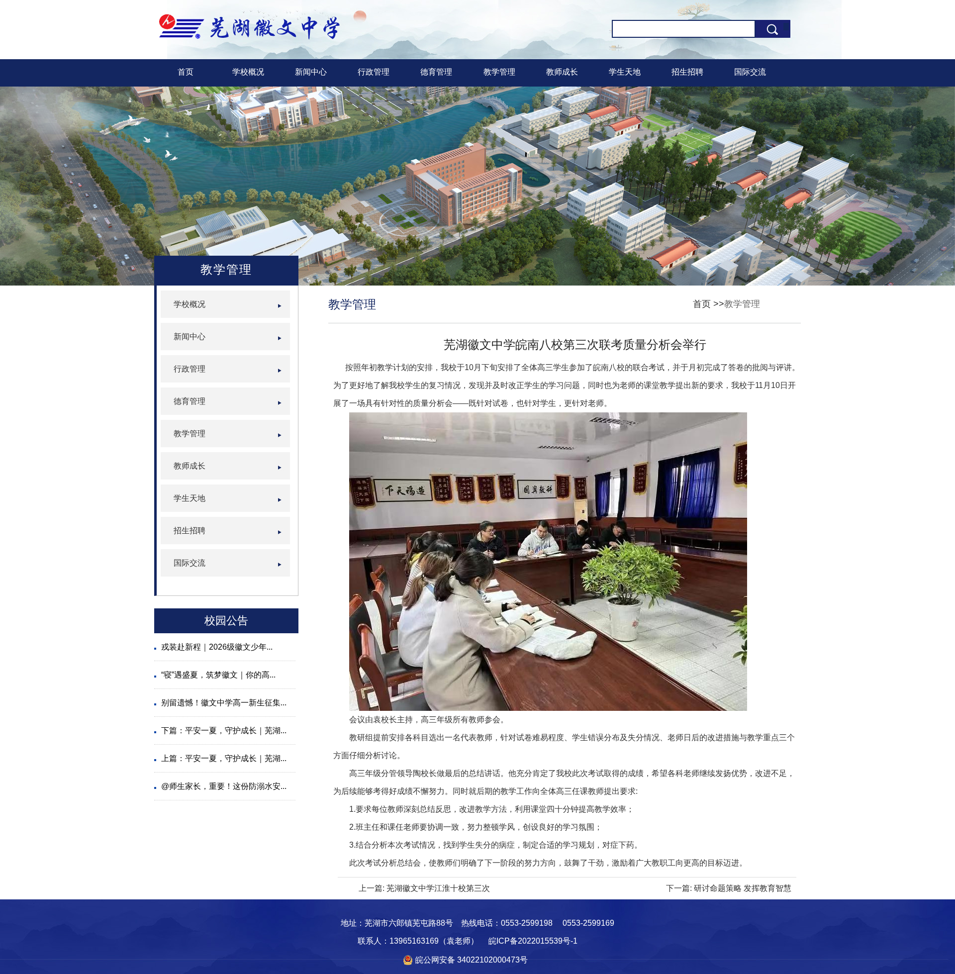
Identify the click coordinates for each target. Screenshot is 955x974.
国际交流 (750, 72)
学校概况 (248, 72)
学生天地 (625, 72)
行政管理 (373, 72)
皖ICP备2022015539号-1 (532, 941)
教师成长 (562, 72)
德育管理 (436, 72)
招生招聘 (687, 72)
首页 (185, 72)
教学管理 (499, 72)
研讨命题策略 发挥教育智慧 (742, 888)
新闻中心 (311, 72)
